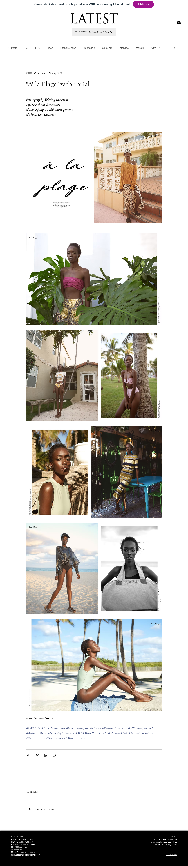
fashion (140, 47)
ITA (26, 47)
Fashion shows (68, 47)
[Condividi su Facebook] (28, 755)
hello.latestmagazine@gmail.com (25, 854)
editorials (107, 47)
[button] (179, 22)
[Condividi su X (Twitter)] (37, 755)
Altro (153, 47)
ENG (37, 47)
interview (124, 47)
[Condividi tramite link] (55, 755)
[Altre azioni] (160, 73)
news (50, 47)
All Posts (12, 47)
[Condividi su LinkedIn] (46, 755)
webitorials (89, 47)
